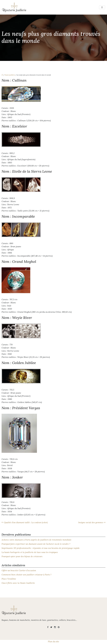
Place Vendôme (9, 578)
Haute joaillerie (10, 75)
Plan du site (53, 641)
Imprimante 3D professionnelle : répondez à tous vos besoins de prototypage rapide (41, 548)
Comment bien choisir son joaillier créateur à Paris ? (26, 574)
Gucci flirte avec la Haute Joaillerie (18, 583)
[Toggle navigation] (102, 7)
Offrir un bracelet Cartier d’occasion (19, 570)
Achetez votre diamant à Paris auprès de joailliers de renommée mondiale (36, 539)
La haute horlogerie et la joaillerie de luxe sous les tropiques (30, 552)
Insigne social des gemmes (90, 522)
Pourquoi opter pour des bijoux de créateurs (22, 556)
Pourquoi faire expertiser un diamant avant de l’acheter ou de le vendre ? (36, 544)
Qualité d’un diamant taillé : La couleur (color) (26, 522)
